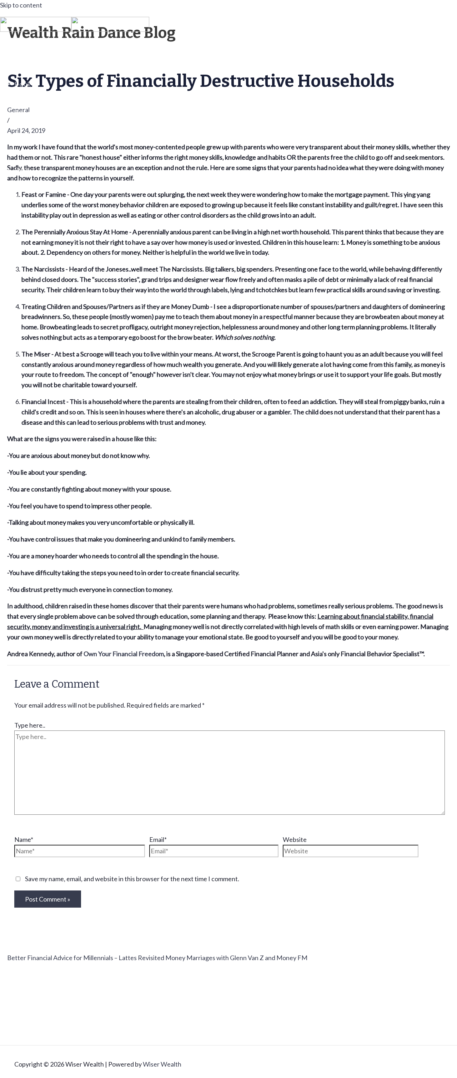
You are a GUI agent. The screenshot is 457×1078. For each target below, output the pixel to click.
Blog (22, 170)
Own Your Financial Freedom (124, 654)
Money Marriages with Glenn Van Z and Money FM (236, 958)
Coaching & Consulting (52, 112)
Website (295, 839)
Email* (158, 839)
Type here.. (29, 725)
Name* (23, 839)
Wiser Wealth (162, 1064)
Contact (28, 198)
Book (22, 84)
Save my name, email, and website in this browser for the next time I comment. (132, 879)
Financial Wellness (45, 55)
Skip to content (21, 5)
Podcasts (29, 141)
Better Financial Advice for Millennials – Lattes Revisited (86, 958)
